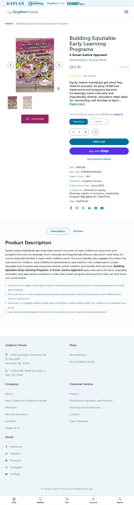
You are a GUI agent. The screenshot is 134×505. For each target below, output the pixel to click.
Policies (74, 393)
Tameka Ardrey (78, 59)
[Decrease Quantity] (72, 132)
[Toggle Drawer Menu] (126, 12)
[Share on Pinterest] (95, 208)
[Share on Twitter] (83, 208)
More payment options (99, 158)
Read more (76, 103)
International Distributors (85, 407)
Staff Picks (104, 196)
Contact (75, 414)
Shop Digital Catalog (82, 361)
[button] (76, 75)
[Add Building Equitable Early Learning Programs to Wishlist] (95, 132)
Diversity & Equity (94, 190)
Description (58, 231)
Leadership (111, 193)
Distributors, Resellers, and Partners (91, 400)
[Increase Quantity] (86, 132)
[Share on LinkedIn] (89, 208)
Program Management (83, 196)
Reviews (78, 231)
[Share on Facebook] (70, 208)
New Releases (78, 354)
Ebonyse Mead (97, 59)
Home (9, 23)
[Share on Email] (101, 208)
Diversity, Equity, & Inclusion (86, 193)
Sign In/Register (79, 421)
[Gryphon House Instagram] (77, 208)
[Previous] (11, 65)
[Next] (59, 65)
